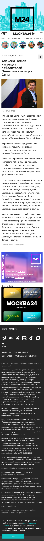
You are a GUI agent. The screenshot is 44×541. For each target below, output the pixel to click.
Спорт (20, 56)
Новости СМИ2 (7, 286)
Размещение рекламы (26, 356)
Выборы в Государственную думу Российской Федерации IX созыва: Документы (18, 511)
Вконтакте (10, 337)
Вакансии (6, 352)
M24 (15, 329)
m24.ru (7, 370)
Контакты (6, 356)
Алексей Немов (7, 245)
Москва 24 (22, 33)
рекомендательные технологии (13, 475)
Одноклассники (17, 337)
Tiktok (31, 337)
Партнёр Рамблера (8, 506)
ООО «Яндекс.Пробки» (10, 488)
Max (38, 337)
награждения (19, 245)
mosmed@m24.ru (7, 453)
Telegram (3, 337)
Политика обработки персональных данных (17, 468)
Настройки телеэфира (9, 363)
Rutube (24, 337)
